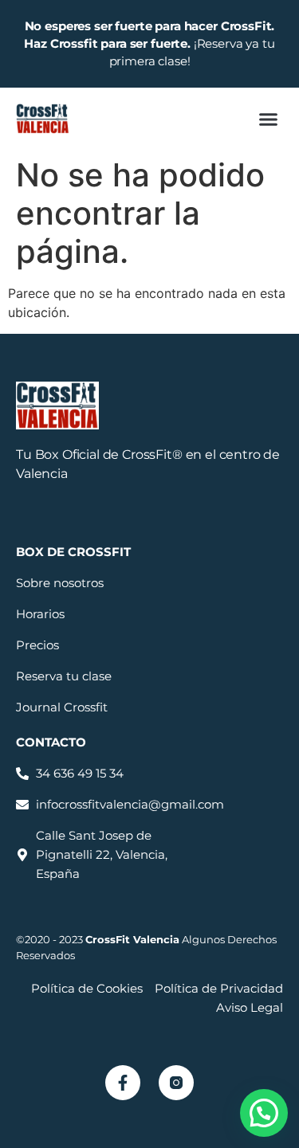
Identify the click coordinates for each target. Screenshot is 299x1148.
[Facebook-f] (122, 1082)
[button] (269, 119)
